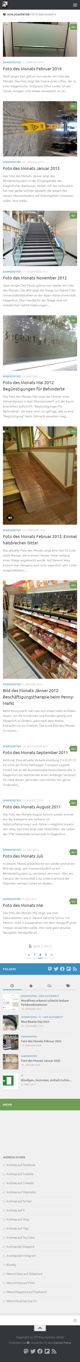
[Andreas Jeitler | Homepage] (6, 5)
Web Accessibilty (49, 995)
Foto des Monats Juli (23, 855)
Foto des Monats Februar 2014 (32, 68)
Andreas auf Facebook (20, 1165)
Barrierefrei (12, 62)
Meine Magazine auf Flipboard (26, 1292)
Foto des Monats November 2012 (35, 277)
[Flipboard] (68, 969)
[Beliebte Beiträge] (31, 986)
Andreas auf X (15, 1210)
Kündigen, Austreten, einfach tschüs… (46, 1080)
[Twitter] (56, 969)
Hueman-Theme (62, 1342)
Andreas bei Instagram (21, 1255)
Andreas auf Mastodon (21, 1192)
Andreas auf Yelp (17, 1228)
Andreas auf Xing (17, 1219)
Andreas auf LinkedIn (20, 1183)
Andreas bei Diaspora (20, 1246)
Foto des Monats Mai (23, 905)
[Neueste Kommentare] (49, 986)
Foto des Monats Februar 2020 (41, 1041)
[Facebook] (62, 969)
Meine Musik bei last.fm (21, 1301)
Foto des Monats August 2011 (32, 806)
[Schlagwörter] (68, 986)
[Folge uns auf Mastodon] (50, 969)
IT (40, 1016)
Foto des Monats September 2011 (35, 752)
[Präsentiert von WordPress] (28, 1343)
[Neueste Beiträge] (12, 986)
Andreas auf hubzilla (19, 1174)
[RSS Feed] (74, 969)
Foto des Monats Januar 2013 (31, 168)
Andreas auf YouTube (20, 1237)
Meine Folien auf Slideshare (24, 1274)
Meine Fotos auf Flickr (20, 1283)
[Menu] (75, 5)
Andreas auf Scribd (18, 1201)
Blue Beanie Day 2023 (35, 1021)
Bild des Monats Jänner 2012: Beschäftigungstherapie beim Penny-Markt (38, 697)
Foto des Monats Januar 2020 (40, 1060)
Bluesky (11, 1265)
